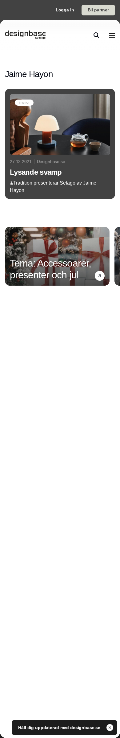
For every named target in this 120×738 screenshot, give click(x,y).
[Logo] (25, 35)
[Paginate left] (9, 256)
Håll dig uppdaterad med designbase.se (60, 727)
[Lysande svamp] (60, 144)
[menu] (112, 35)
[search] (96, 35)
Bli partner (98, 9)
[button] (100, 276)
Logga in (65, 9)
